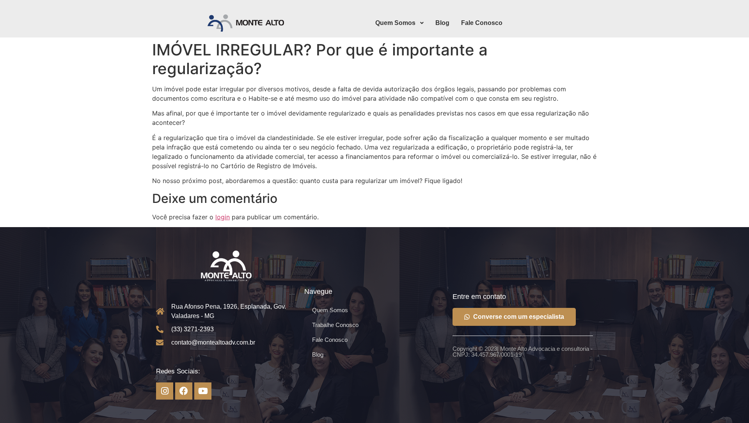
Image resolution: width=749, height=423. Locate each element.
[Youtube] (202, 391)
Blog (317, 354)
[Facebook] (183, 391)
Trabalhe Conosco (335, 325)
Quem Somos (330, 310)
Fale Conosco (330, 339)
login (222, 217)
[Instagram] (164, 391)
